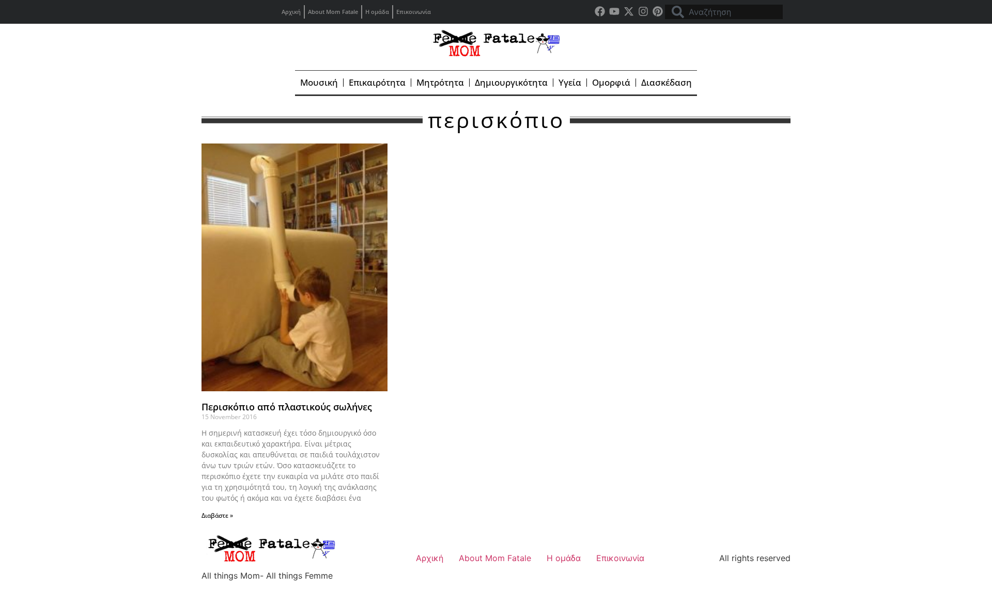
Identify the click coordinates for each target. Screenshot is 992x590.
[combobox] (724, 12)
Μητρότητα (440, 82)
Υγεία (570, 82)
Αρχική (291, 11)
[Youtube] (614, 11)
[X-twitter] (629, 11)
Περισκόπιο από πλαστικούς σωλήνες (287, 407)
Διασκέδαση (666, 82)
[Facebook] (600, 11)
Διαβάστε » (217, 515)
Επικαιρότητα (377, 82)
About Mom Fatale (333, 11)
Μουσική (319, 82)
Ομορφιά (611, 82)
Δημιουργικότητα (511, 82)
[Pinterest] (657, 11)
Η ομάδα (377, 11)
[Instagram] (643, 11)
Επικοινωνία (413, 11)
